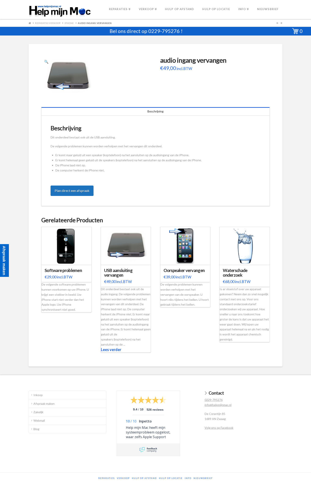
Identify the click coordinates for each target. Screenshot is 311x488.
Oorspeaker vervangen (184, 270)
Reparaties (106, 478)
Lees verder (111, 349)
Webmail (39, 420)
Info (188, 478)
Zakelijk (38, 412)
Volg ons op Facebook (219, 427)
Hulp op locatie (171, 478)
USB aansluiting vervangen (118, 272)
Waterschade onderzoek (235, 272)
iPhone (69, 23)
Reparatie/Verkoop (48, 23)
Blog (36, 429)
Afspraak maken (44, 403)
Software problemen (63, 270)
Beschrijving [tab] (155, 111)
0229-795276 (164, 31)
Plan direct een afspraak (72, 191)
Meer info (68, 259)
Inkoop (38, 395)
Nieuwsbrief (203, 478)
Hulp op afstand (144, 478)
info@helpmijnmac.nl (218, 405)
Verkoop (123, 478)
